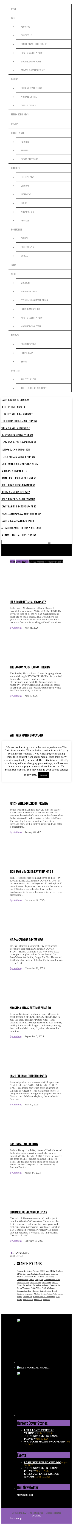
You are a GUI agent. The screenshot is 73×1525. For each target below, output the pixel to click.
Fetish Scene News (20, 114)
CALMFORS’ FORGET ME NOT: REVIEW (18, 478)
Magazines (29, 1294)
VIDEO (13, 274)
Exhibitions (46, 1282)
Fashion (24, 238)
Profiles (25, 220)
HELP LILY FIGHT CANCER (13, 407)
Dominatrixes (35, 1282)
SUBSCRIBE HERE (25, 1495)
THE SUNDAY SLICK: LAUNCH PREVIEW (19, 421)
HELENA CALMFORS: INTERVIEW (15, 492)
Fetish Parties (38, 1285)
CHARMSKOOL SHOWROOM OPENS (28, 1212)
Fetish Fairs (27, 1285)
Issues (24, 203)
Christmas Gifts (30, 1277)
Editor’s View (27, 176)
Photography (27, 246)
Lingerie (20, 1294)
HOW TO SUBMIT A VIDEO (32, 52)
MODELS (24, 255)
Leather (48, 1291)
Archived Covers (29, 96)
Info (13, 18)
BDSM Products (56, 1271)
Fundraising (22, 1291)
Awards (36, 1271)
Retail (25, 1299)
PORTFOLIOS (16, 229)
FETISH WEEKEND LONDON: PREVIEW (18, 456)
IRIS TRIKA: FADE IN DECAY (24, 1144)
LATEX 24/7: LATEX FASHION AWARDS (18, 442)
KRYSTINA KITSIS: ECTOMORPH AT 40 (18, 506)
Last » (26, 1253)
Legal (54, 1291)
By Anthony (16, 627)
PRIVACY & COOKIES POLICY (32, 70)
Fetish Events (17, 133)
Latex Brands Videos (31, 308)
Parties (49, 1294)
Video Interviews (29, 291)
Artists (29, 1271)
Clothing (40, 1277)
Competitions (22, 1279)
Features (15, 168)
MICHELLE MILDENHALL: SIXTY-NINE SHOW (21, 513)
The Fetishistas (28, 379)
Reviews (15, 335)
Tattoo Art (38, 1299)
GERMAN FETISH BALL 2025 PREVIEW (18, 535)
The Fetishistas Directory (33, 388)
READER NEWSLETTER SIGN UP (34, 44)
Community (49, 1277)
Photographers (49, 1297)
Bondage (34, 1274)
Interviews (26, 194)
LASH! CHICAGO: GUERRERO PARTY (17, 520)
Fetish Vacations (23, 1288)
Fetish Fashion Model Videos (34, 300)
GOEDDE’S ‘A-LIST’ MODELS (14, 471)
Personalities (38, 1297)
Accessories (21, 1271)
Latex (42, 1291)
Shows (24, 361)
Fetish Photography (52, 1285)
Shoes (30, 1299)
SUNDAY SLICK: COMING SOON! (15, 449)
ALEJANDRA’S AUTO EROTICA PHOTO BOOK (21, 527)
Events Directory (29, 159)
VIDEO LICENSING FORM (31, 61)
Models (37, 1294)
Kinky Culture (27, 211)
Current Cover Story (31, 87)
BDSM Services (23, 1274)
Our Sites (16, 370)
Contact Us (26, 35)
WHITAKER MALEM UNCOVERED (15, 428)
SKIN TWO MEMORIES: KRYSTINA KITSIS (19, 463)
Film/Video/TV (27, 352)
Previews (25, 150)
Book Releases (44, 1274)
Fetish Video (36, 1288)
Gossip (14, 123)
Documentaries (23, 1282)
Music (43, 1294)
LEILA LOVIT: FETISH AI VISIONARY (17, 414)
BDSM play (44, 1271)
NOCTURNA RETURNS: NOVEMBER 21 (18, 485)
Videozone (25, 282)
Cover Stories (22, 561)
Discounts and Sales (52, 1279)
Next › (20, 1253)
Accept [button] (43, 775)
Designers (39, 1279)
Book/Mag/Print (28, 344)
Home (13, 8)
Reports (25, 141)
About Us (25, 26)
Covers (14, 79)
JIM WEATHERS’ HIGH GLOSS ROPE (17, 435)
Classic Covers (28, 105)
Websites (46, 1299)
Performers (27, 1297)
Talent (14, 264)
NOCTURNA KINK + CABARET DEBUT (18, 499)
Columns (25, 185)
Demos (31, 1279)
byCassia (36, 1515)
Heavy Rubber (33, 1291)
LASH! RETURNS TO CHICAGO (15, 399)
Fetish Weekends (48, 1288)
